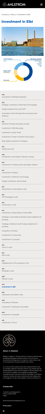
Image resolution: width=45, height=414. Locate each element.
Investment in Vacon (9, 323)
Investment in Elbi (9, 287)
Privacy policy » (7, 405)
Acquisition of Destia (9, 231)
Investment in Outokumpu (11, 235)
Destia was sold (8, 149)
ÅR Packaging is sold (10, 197)
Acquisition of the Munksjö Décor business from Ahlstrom (20, 114)
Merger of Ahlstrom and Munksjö (14, 181)
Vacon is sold (7, 247)
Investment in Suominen (11, 239)
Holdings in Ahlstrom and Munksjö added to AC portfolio (20, 225)
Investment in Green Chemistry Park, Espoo (18, 137)
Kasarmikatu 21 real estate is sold (14, 189)
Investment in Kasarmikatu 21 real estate (17, 213)
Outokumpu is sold (9, 205)
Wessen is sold (7, 279)
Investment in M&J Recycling (12, 128)
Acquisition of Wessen (10, 302)
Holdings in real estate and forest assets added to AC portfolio (22, 218)
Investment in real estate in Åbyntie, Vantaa (18, 157)
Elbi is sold (6, 255)
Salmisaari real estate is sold (12, 295)
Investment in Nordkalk (10, 315)
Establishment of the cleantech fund (15, 263)
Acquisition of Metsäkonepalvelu (14, 97)
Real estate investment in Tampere (15, 141)
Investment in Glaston (10, 173)
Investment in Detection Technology (15, 177)
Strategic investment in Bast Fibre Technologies (19, 105)
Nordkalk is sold (8, 271)
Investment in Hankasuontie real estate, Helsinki (19, 165)
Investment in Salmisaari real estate (15, 307)
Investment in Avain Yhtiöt (11, 132)
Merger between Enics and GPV (14, 109)
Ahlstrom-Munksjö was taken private (15, 124)
